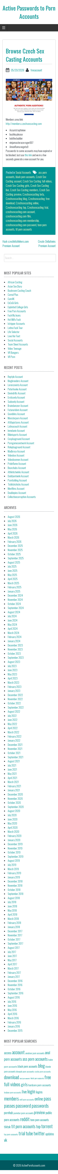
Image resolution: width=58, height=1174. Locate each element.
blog (41, 1065)
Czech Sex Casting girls (17, 185)
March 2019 (13, 869)
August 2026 (14, 517)
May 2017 (12, 960)
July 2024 (12, 616)
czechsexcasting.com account (20, 212)
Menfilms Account (16, 489)
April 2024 (13, 629)
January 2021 (14, 790)
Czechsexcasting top (16, 207)
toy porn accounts (11, 1134)
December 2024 (15, 595)
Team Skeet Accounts (18, 344)
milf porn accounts (26, 1099)
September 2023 (16, 658)
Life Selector (13, 332)
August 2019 (14, 861)
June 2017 (12, 956)
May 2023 (12, 674)
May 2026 (12, 529)
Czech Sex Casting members (24, 190)
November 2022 (15, 699)
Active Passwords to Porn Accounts (29, 12)
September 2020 (16, 807)
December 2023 (15, 645)
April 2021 (12, 778)
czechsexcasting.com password (21, 225)
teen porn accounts (39, 1120)
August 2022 (14, 711)
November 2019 (15, 848)
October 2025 (14, 554)
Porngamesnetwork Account (21, 443)
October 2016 (14, 989)
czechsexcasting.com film (18, 216)
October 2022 (14, 703)
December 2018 (15, 881)
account (18, 1052)
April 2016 (12, 1014)
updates (49, 1133)
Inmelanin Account (16, 431)
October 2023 (14, 653)
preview (39, 1112)
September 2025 (16, 558)
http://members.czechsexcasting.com (24, 124)
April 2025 (13, 579)
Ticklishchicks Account (18, 484)
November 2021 (15, 749)
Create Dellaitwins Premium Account (47, 243)
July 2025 (12, 566)
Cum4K (11, 299)
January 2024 (14, 641)
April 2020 (13, 828)
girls (24, 1084)
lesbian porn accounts (12, 1092)
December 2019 (15, 844)
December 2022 (15, 695)
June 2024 (12, 620)
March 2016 (13, 1018)
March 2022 (13, 732)
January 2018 (14, 927)
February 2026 (14, 542)
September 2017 (15, 943)
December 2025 (15, 546)
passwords (40, 1105)
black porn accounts (25, 177)
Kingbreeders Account (18, 381)
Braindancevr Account (18, 406)
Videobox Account (16, 455)
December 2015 (15, 1031)
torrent (47, 1126)
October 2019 (14, 852)
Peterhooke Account (17, 389)
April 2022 (13, 728)
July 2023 (12, 666)
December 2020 (15, 794)
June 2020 (12, 819)
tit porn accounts (24, 229)
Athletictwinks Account (18, 472)
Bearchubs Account (17, 468)
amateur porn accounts (34, 1053)
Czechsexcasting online (27, 203)
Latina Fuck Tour (15, 328)
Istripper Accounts (16, 324)
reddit (25, 1118)
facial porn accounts (25, 1078)
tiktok (7, 1126)
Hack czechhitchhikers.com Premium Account (15, 243)
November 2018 (15, 885)
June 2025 (12, 571)
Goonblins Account (16, 414)
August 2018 (14, 898)
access (7, 1052)
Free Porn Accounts (17, 311)
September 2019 (15, 856)
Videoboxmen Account (18, 460)
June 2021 (12, 769)
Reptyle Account (15, 377)
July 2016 (12, 1002)
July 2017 (12, 952)
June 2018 (12, 906)
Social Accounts (23, 172)
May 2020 (12, 823)
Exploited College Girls (18, 307)
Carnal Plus (13, 295)
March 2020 (13, 832)
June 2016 (12, 1006)
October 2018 (14, 890)
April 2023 (13, 678)
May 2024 (12, 625)
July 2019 (12, 865)
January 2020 (14, 840)
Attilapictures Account (18, 422)
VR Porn (11, 357)
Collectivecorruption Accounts (22, 497)
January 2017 (14, 977)
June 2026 (12, 525)
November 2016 (15, 985)
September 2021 (15, 757)
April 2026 (13, 533)
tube (29, 1133)
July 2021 (12, 765)
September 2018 (15, 894)
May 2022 (12, 724)
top (38, 1126)
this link (28, 155)
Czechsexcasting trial (37, 207)
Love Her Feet (14, 336)
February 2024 (14, 637)
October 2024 (14, 604)
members (11, 1098)
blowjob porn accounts (25, 1071)
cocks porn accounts (43, 1071)
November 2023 (15, 649)
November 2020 (15, 799)
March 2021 (13, 782)
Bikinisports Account (17, 435)
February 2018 (14, 923)
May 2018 (12, 910)
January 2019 (14, 877)
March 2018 (13, 919)
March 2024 (13, 633)
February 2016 (14, 1022)
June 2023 (12, 670)
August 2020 (14, 811)
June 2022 (12, 720)
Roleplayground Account (19, 447)
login (31, 1091)
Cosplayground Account (19, 439)
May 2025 (12, 575)
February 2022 (14, 736)
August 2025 (14, 562)
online (39, 1098)
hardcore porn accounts (39, 1085)
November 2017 (15, 935)
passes (9, 1105)
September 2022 (16, 707)
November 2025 (15, 550)
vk (5, 1140)
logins (39, 1091)
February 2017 (14, 973)
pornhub (8, 1112)
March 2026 (13, 537)
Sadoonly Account (16, 402)
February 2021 (14, 786)
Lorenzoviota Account (18, 385)
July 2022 (12, 716)
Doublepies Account (17, 493)
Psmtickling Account (17, 480)
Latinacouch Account (17, 426)
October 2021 (14, 753)
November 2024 (15, 600)
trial (22, 1133)
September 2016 (15, 993)
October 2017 (14, 939)
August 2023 (14, 662)
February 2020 (14, 836)
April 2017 (12, 964)
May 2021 (12, 774)
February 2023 (14, 687)
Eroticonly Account (16, 397)
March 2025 (13, 583)
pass (47, 1098)
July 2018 (12, 902)
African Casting (15, 282)
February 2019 (14, 873)
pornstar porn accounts (23, 1113)
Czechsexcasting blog (16, 199)
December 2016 (15, 981)
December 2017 (15, 931)
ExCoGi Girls (13, 303)
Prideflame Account (17, 464)
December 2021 (15, 745)
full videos (12, 1084)
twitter (39, 1133)
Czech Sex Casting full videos (37, 181)
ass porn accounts (35, 1059)
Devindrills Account (16, 393)
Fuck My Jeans (14, 315)
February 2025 (14, 587)
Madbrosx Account (16, 451)
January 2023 (14, 691)
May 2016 (12, 1010)
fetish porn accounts (37, 1078)
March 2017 (13, 968)
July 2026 (12, 521)
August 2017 (14, 948)
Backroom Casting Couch (19, 291)
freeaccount (36, 70)
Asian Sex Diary (15, 286)
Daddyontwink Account (18, 476)
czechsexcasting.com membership (22, 220)
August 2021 (14, 761)
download (11, 1076)
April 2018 (12, 914)
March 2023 (13, 682)
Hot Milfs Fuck (14, 320)
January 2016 (14, 1026)
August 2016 (14, 997)
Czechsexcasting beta (33, 194)
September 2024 (16, 608)
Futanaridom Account (18, 410)
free (47, 1076)
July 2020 (12, 815)
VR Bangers (13, 353)
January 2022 (14, 740)
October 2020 (14, 803)
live (24, 1091)
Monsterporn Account (18, 418)
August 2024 (14, 612)
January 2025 (14, 591)
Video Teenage (14, 348)
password (23, 1105)
